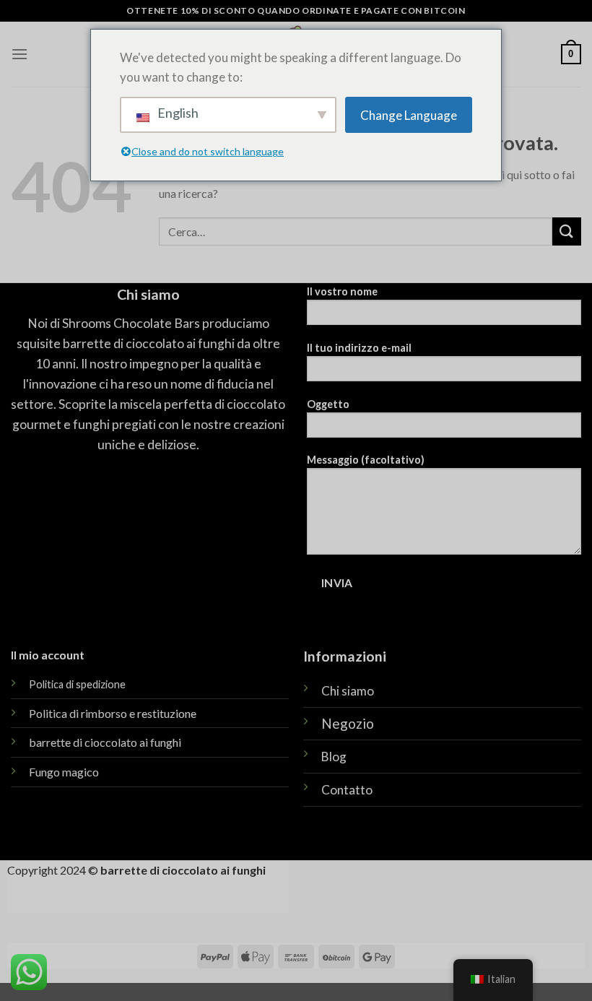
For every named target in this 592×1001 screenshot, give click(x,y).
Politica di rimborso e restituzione (112, 713)
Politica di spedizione (77, 684)
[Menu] (19, 54)
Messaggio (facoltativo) (366, 460)
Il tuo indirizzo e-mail (359, 348)
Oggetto (328, 404)
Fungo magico (64, 772)
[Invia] (566, 231)
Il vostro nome (342, 291)
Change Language (408, 115)
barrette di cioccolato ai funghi (105, 742)
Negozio (347, 723)
